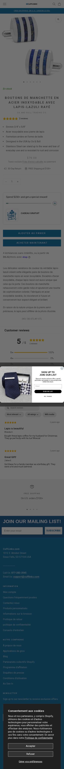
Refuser (30, 754)
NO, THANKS (48, 396)
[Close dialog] (62, 368)
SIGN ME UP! (48, 391)
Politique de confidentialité (39, 738)
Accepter (30, 746)
